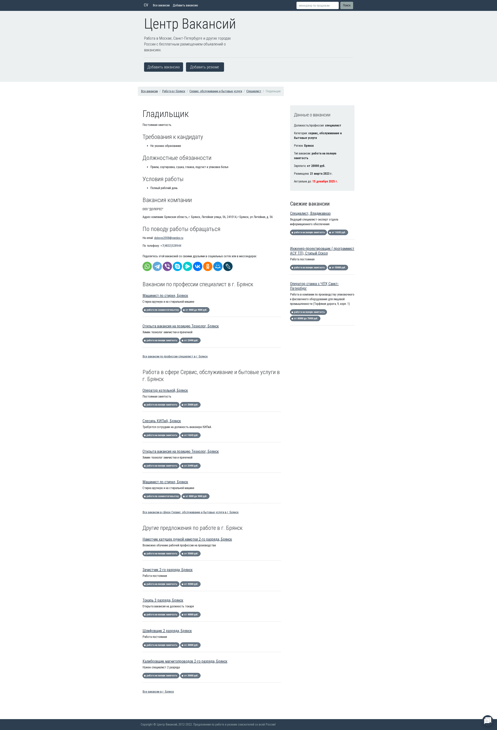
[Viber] (167, 266)
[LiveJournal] (228, 266)
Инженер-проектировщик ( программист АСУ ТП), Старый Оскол (322, 251)
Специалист (253, 91)
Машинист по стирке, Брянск (165, 295)
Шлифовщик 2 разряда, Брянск (167, 630)
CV (146, 5)
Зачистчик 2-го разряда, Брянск (167, 569)
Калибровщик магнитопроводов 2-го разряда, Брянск (184, 661)
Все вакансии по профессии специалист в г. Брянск (175, 356)
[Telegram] (157, 266)
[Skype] (177, 266)
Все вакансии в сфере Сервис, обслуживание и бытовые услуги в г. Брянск (190, 512)
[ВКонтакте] (197, 266)
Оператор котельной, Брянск (165, 390)
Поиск (347, 5)
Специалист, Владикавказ (310, 213)
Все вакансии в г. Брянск (158, 691)
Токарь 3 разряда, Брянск (162, 600)
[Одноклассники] (207, 266)
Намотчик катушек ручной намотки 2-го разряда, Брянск (187, 539)
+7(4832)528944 (170, 246)
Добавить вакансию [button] (163, 67)
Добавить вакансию (185, 5)
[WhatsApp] (147, 266)
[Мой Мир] (217, 266)
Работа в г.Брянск (173, 91)
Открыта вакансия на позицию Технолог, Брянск (180, 326)
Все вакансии (161, 5)
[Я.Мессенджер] (187, 266)
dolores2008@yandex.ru (168, 238)
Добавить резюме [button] (204, 67)
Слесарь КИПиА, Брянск (161, 421)
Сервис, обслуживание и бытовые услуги (215, 91)
